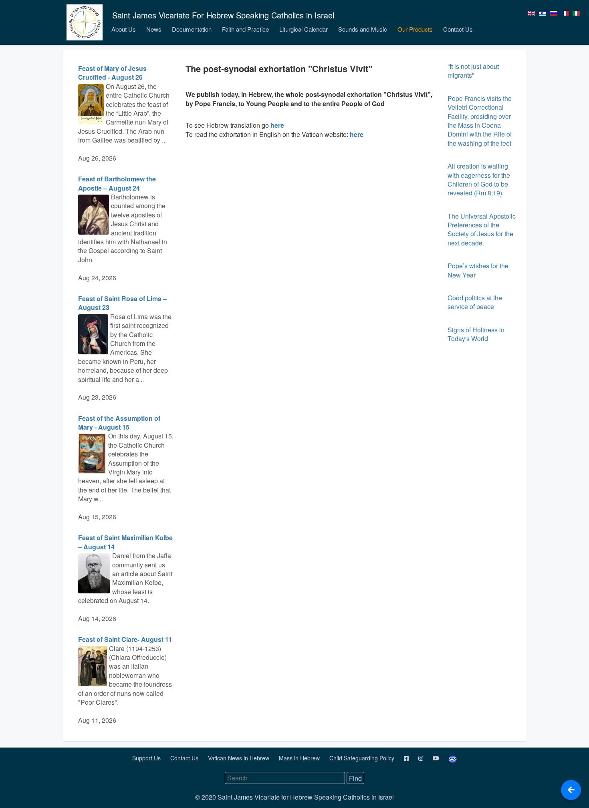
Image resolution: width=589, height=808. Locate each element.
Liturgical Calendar (303, 29)
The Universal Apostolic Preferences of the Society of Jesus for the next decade (482, 229)
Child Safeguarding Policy (362, 758)
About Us (123, 29)
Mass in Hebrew (300, 758)
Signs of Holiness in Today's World (476, 334)
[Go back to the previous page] (571, 790)
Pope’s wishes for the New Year (478, 270)
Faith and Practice (245, 29)
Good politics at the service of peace (475, 302)
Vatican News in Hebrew (239, 758)
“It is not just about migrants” (473, 71)
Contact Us (458, 29)
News (153, 29)
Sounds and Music (362, 29)
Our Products (415, 29)
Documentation (192, 29)
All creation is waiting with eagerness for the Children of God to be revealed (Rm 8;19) (479, 179)
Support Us (147, 758)
